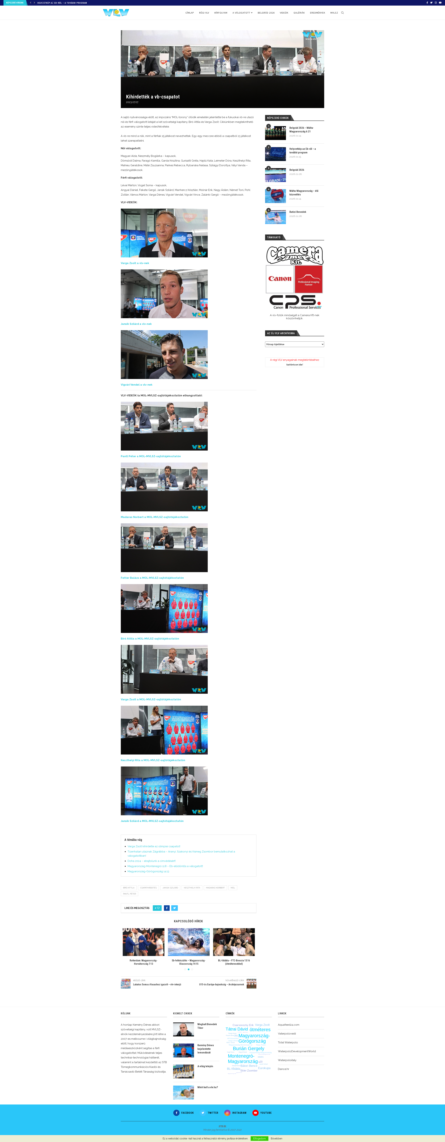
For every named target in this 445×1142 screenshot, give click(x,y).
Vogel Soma (230, 1052)
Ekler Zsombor (249, 1070)
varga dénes (233, 1041)
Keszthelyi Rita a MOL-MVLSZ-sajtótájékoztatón (153, 760)
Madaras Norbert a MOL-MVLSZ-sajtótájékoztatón (154, 517)
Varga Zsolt (262, 1024)
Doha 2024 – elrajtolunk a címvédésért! (152, 861)
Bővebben (276, 1138)
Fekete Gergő (232, 1033)
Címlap (189, 12)
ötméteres (260, 1029)
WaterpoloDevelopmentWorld (297, 1051)
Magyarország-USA (232, 1073)
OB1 (236, 1035)
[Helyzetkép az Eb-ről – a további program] (275, 154)
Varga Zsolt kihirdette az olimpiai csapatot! (154, 846)
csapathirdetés (148, 888)
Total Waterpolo (288, 1042)
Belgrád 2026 (44, 3)
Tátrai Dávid (237, 1029)
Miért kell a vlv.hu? (207, 1087)
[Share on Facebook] (167, 908)
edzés (261, 1057)
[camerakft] (294, 278)
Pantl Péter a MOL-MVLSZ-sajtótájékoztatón (151, 456)
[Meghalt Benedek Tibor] (183, 1029)
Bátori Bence (249, 1065)
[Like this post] (158, 908)
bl (251, 1045)
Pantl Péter (129, 894)
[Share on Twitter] (174, 908)
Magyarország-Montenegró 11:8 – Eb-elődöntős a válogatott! (165, 866)
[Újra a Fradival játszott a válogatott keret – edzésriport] (143, 942)
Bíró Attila (128, 888)
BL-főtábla (233, 1068)
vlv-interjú (240, 1032)
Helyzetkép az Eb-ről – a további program (302, 150)
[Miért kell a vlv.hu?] (183, 1092)
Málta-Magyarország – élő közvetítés (303, 192)
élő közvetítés (232, 1038)
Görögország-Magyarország (260, 1052)
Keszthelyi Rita (192, 888)
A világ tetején (205, 1066)
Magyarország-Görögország (254, 1038)
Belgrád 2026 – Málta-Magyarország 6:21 (301, 129)
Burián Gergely (248, 1048)
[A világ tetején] (183, 1071)
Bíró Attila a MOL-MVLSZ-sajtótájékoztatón (150, 638)
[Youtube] (440, 3)
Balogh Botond (236, 1065)
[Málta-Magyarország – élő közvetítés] (275, 196)
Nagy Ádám (261, 1045)
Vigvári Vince (245, 1032)
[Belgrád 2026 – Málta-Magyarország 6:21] (275, 133)
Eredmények (317, 12)
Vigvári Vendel (239, 1072)
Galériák (299, 12)
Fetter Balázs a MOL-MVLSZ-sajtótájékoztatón (152, 577)
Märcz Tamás (230, 1042)
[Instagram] (436, 3)
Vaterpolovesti (287, 1033)
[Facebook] (427, 3)
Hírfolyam (220, 12)
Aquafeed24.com (288, 1024)
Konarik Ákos (230, 1035)
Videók (284, 12)
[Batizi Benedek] (275, 217)
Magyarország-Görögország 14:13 (148, 871)
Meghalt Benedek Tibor (207, 1026)
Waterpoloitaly (287, 1060)
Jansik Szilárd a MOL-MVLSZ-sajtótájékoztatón (152, 821)
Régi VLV (204, 12)
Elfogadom (259, 1138)
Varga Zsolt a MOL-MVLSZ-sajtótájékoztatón (151, 699)
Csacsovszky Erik (243, 1025)
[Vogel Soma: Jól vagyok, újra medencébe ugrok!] (189, 942)
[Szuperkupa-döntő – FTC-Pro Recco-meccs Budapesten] (234, 942)
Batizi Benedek (297, 211)
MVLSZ (334, 12)
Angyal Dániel (243, 1052)
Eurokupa (264, 1068)
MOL (233, 888)
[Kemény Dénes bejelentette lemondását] (183, 1050)
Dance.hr (283, 1069)
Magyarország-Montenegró (239, 1045)
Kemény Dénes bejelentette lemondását (205, 1049)
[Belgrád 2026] (275, 175)
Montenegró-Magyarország (243, 1058)
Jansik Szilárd (170, 888)
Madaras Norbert (215, 888)
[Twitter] (431, 3)
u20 (260, 1061)
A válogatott (241, 12)
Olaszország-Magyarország (264, 1054)
